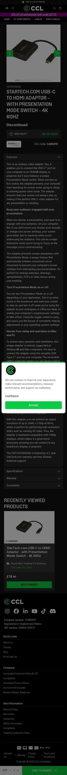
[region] (33, 387)
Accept (33, 405)
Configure (12, 395)
